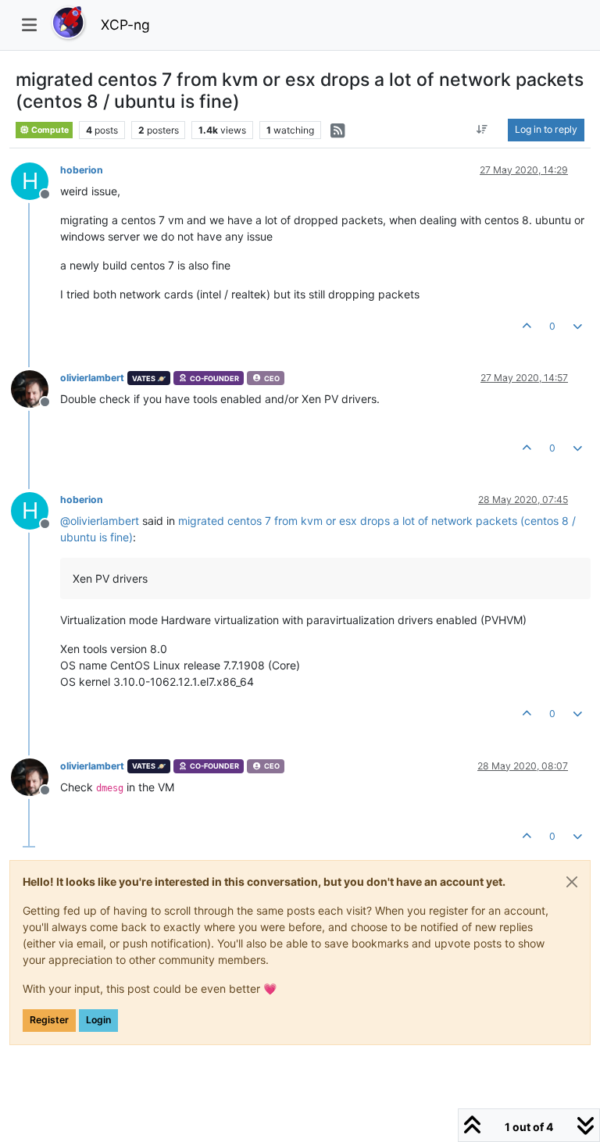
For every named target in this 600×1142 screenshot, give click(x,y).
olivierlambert (92, 378)
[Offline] (35, 387)
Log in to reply (546, 129)
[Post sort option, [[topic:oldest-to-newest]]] (482, 130)
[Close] (572, 882)
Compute (49, 130)
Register (49, 1020)
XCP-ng (125, 24)
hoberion (81, 170)
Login (98, 1020)
